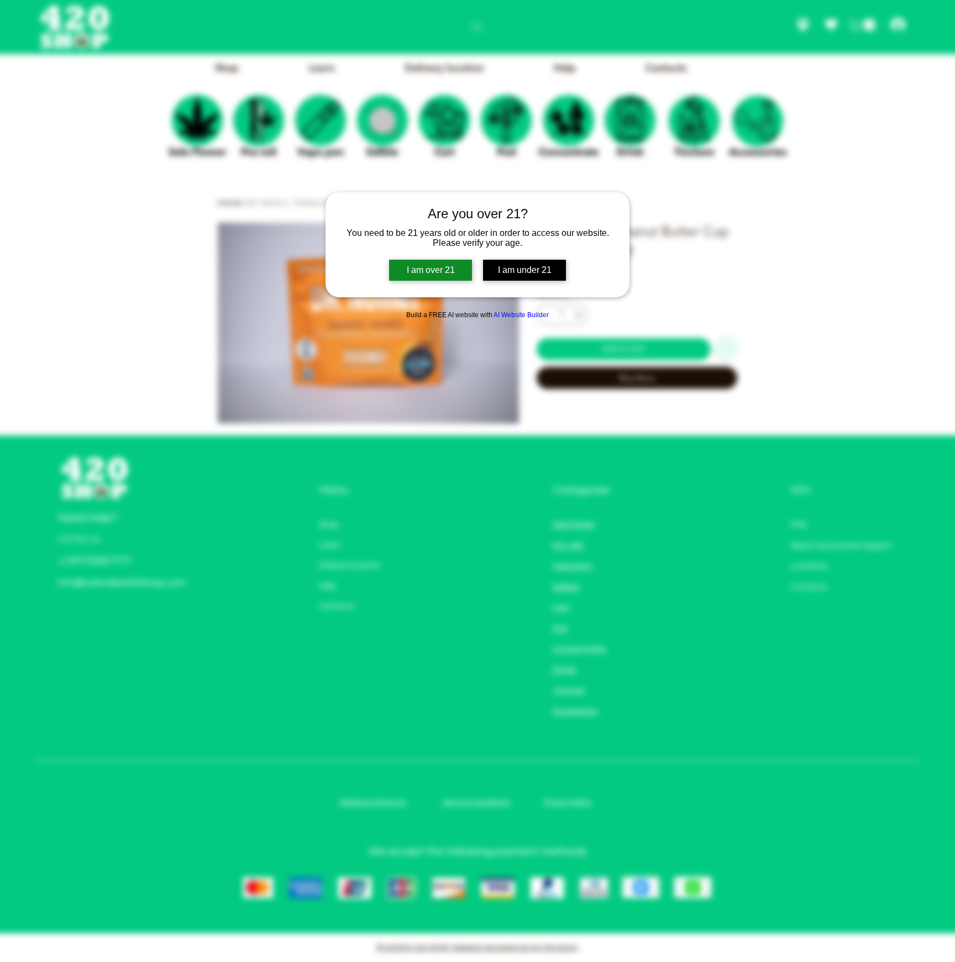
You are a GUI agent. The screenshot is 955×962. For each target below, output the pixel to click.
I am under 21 (525, 270)
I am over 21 (431, 270)
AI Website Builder (521, 315)
